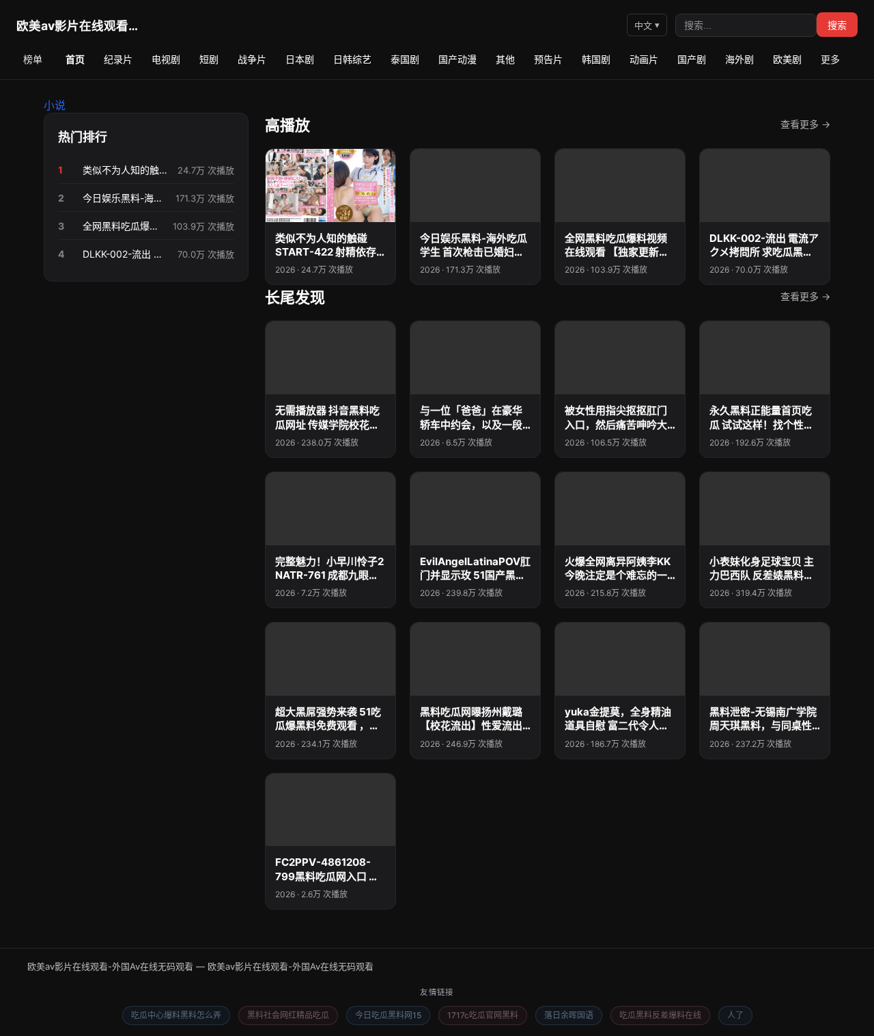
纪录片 (118, 59)
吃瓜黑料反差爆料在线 (660, 1015)
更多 (830, 59)
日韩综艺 (352, 59)
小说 (55, 105)
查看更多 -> (805, 124)
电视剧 (166, 59)
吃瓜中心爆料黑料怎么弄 (176, 1015)
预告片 (548, 59)
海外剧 (739, 59)
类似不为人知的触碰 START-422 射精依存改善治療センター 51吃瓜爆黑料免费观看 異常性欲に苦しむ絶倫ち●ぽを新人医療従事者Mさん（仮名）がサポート (126, 170)
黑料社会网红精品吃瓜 (288, 1015)
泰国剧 (405, 59)
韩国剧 (596, 59)
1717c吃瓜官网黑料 (482, 1015)
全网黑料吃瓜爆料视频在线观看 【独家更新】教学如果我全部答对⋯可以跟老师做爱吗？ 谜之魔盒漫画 (124, 226)
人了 (735, 1015)
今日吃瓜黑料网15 (388, 1015)
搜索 (837, 25)
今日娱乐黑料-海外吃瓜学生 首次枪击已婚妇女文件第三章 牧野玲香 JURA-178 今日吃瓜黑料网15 (125, 198)
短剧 (208, 59)
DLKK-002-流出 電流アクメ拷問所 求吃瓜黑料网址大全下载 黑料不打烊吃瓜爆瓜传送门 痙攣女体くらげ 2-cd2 (126, 254)
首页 (75, 59)
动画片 (644, 59)
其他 (505, 59)
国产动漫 (457, 59)
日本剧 (299, 59)
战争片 (252, 59)
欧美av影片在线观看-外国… (77, 25)
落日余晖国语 (568, 1015)
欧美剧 (787, 59)
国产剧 (691, 59)
